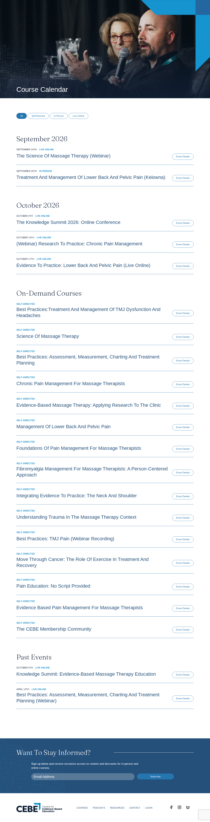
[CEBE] (39, 807)
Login (148, 807)
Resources (117, 807)
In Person (59, 116)
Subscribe (155, 776)
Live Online (78, 116)
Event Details (183, 156)
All (21, 116)
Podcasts (99, 807)
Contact (134, 807)
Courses (82, 807)
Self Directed (38, 116)
